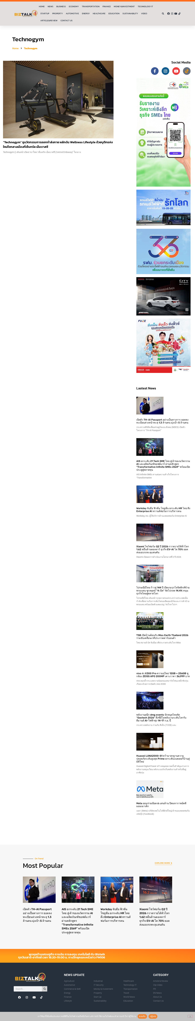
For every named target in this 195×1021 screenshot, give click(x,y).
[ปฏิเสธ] (190, 1016)
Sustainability (130, 13)
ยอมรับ (142, 1016)
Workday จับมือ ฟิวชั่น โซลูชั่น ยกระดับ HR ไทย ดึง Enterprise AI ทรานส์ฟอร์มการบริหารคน (163, 510)
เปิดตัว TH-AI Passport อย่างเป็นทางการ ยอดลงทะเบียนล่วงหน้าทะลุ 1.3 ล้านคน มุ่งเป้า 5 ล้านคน (162, 421)
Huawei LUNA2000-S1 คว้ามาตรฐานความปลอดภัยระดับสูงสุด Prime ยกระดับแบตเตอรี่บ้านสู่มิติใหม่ (163, 758)
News (50, 6)
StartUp (44, 13)
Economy (74, 6)
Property (57, 13)
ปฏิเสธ (153, 1016)
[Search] (44, 989)
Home (42, 6)
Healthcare (99, 13)
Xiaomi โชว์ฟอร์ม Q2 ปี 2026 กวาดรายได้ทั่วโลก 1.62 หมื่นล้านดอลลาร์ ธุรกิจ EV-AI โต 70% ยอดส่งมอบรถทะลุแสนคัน (162, 549)
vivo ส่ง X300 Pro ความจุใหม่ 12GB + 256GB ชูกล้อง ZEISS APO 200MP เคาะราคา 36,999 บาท (163, 675)
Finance (107, 6)
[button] (163, 14)
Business (61, 6)
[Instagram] (172, 13)
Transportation (90, 6)
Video (144, 13)
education (113, 13)
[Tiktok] (179, 13)
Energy (86, 13)
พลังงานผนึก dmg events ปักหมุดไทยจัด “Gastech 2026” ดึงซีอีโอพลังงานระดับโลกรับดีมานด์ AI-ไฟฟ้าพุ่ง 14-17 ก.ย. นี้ (161, 717)
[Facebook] (168, 13)
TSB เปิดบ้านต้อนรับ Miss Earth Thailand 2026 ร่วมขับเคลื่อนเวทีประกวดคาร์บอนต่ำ (162, 637)
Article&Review (48, 20)
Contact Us (66, 20)
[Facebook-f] (155, 71)
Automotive (72, 13)
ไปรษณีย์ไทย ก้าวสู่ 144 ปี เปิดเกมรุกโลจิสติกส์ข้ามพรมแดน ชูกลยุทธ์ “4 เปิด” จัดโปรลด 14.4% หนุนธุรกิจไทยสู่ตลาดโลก (163, 590)
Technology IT (145, 6)
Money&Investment (124, 6)
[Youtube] (176, 13)
